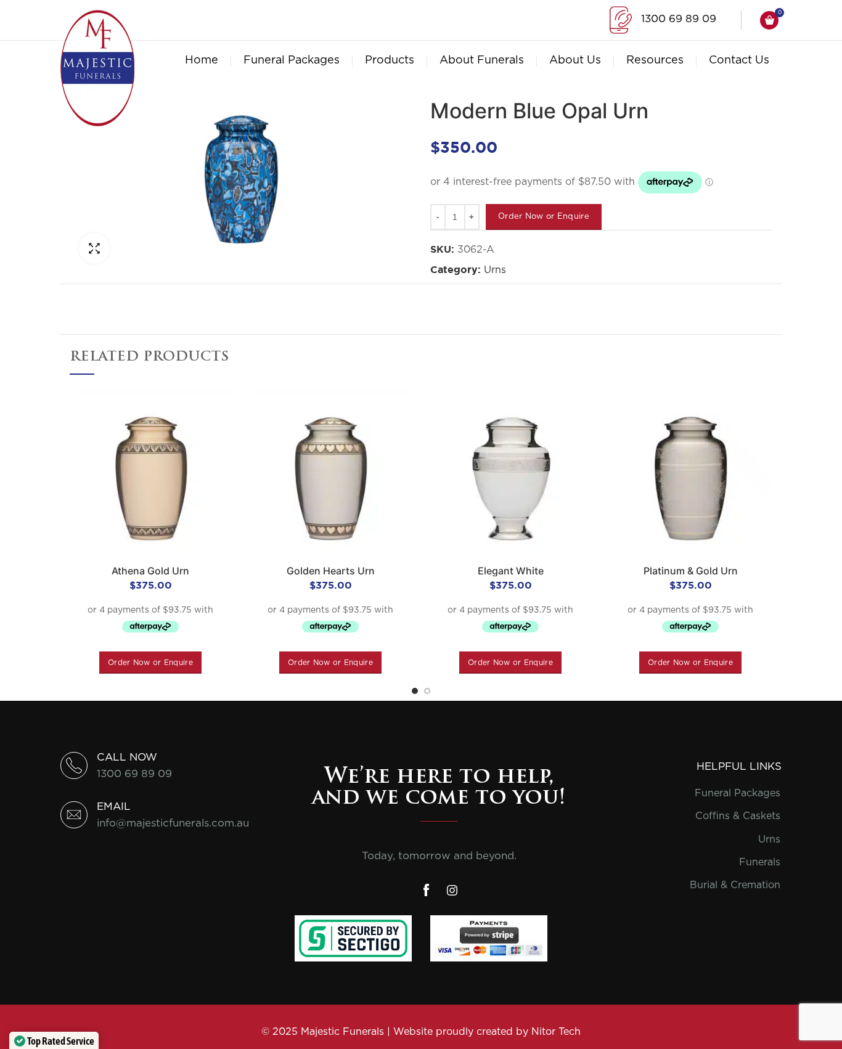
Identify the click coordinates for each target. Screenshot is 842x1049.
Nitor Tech (556, 1032)
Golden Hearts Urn (331, 571)
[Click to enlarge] (94, 248)
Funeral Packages (737, 793)
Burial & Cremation (735, 885)
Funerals (759, 862)
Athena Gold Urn (150, 571)
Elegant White (511, 571)
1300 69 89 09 (678, 19)
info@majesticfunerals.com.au (173, 823)
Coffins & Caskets (737, 816)
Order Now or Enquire (543, 217)
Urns (495, 270)
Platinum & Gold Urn (691, 571)
